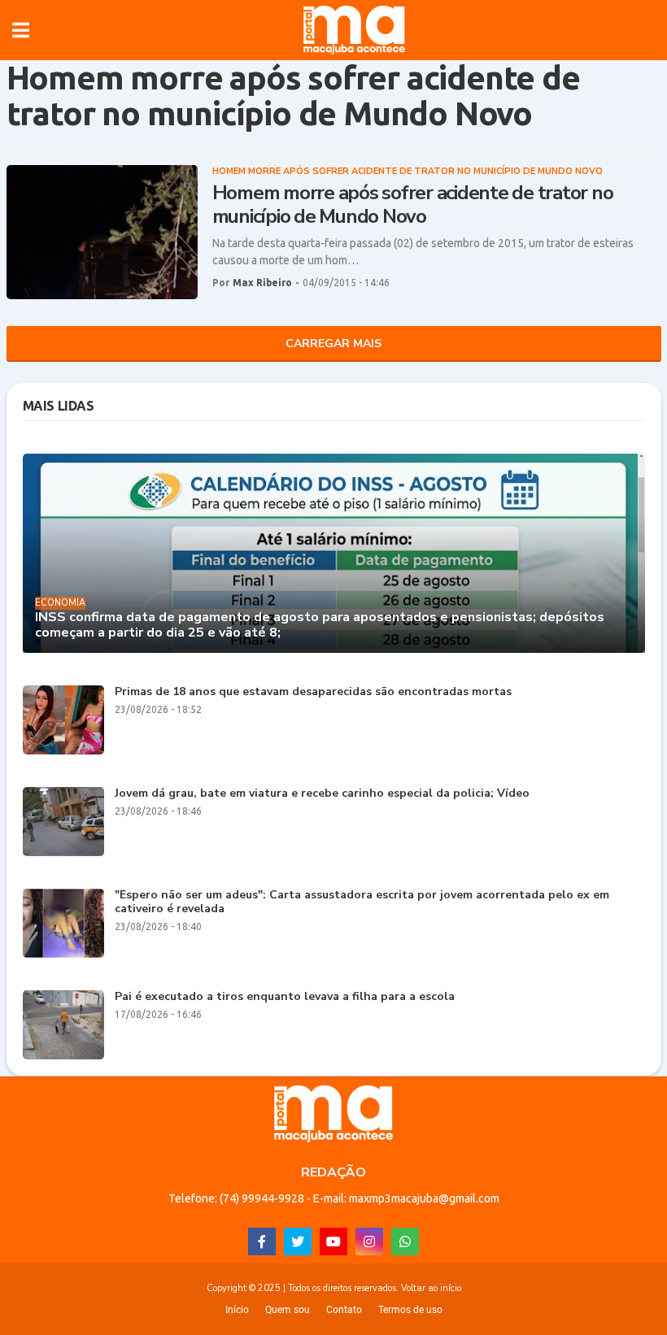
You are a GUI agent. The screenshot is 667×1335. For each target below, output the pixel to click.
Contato (344, 1310)
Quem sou (287, 1310)
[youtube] (333, 1241)
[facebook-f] (262, 1241)
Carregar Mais (333, 343)
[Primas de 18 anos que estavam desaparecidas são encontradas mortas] (63, 719)
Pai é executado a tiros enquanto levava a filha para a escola (285, 997)
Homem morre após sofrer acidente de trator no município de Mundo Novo (412, 204)
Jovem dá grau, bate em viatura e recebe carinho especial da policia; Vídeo (322, 794)
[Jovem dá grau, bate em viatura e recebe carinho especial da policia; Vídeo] (63, 821)
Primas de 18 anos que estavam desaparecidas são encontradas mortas (313, 692)
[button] (20, 30)
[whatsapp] (405, 1241)
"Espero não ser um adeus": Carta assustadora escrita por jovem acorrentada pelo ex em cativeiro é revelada (362, 902)
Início (237, 1310)
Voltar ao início (431, 1288)
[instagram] (369, 1241)
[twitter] (298, 1241)
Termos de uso (410, 1310)
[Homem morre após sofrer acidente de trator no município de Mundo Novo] (102, 232)
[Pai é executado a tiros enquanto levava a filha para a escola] (63, 1024)
